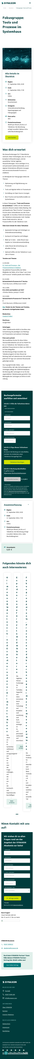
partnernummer (10, 408)
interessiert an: (10, 887)
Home (4, 8)
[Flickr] (17, 1052)
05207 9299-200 (8, 994)
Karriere (4, 1011)
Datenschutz (6, 1024)
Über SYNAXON (7, 1007)
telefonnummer (10, 437)
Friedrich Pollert (7, 316)
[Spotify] (25, 1052)
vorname (7, 849)
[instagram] (9, 1052)
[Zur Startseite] (8, 2)
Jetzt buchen (12, 138)
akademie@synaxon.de (11, 948)
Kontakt (6, 991)
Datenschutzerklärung (18, 905)
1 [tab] (17, 815)
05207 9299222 (8, 944)
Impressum (5, 1027)
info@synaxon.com (9, 998)
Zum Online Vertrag (12, 965)
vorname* (8, 415)
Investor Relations (8, 1015)
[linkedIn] (13, 1052)
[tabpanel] (7, 690)
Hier (4, 307)
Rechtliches (6, 1031)
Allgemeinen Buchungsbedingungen (15, 473)
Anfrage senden (13, 898)
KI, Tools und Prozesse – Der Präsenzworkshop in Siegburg (12, 266)
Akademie (11, 8)
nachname (8, 857)
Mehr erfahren (11, 802)
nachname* (8, 422)
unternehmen (9, 411)
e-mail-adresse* (9, 430)
